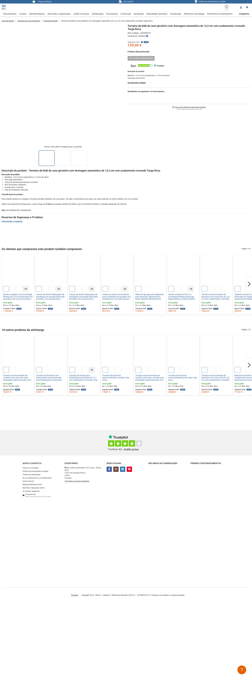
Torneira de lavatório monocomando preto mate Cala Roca (182, 377)
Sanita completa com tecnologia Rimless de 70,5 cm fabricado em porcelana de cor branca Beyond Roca (18, 296)
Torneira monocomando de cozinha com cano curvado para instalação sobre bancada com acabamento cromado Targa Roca (149, 377)
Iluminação (139, 14)
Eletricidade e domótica (156, 14)
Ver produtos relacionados (141, 58)
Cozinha (23, 14)
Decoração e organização (59, 14)
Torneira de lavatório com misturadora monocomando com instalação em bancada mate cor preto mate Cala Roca (50, 377)
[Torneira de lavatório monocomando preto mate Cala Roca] (183, 351)
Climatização (98, 14)
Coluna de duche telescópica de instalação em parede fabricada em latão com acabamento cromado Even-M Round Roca (83, 296)
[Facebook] (109, 469)
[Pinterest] (129, 469)
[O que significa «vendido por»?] (147, 36)
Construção (125, 14)
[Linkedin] (122, 469)
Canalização (175, 14)
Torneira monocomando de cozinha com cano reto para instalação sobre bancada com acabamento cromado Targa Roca (17, 377)
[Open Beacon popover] (241, 669)
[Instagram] (116, 469)
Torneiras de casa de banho (28, 21)
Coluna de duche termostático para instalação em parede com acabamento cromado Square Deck (116, 296)
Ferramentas (112, 14)
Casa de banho (9, 14)
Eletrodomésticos (37, 14)
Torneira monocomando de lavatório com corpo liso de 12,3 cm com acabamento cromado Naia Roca (215, 296)
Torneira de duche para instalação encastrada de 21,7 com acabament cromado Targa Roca (83, 377)
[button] (249, 284)
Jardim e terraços (81, 14)
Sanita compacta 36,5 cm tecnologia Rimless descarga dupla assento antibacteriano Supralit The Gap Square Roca (181, 296)
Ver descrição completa (137, 83)
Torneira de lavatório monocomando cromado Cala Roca (115, 377)
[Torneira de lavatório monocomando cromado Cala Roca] (117, 351)
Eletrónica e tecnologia (194, 14)
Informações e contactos (12, 221)
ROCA (136, 33)
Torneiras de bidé (50, 21)
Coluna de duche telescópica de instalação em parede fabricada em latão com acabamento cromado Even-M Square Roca (50, 296)
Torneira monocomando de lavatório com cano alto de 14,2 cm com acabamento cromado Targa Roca (215, 377)
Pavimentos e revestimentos (219, 14)
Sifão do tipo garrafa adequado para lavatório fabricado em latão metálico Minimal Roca (149, 296)
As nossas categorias (31, 491)
